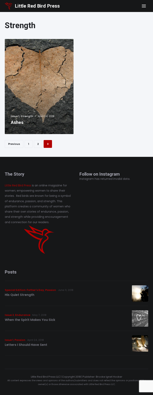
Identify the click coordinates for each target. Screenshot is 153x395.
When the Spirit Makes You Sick (30, 319)
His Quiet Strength (19, 295)
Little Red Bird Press (37, 6)
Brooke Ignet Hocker (109, 377)
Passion (50, 290)
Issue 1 (15, 116)
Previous (14, 144)
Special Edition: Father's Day (24, 290)
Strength (27, 116)
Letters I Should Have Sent (26, 344)
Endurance (22, 315)
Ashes (17, 122)
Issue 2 (9, 315)
